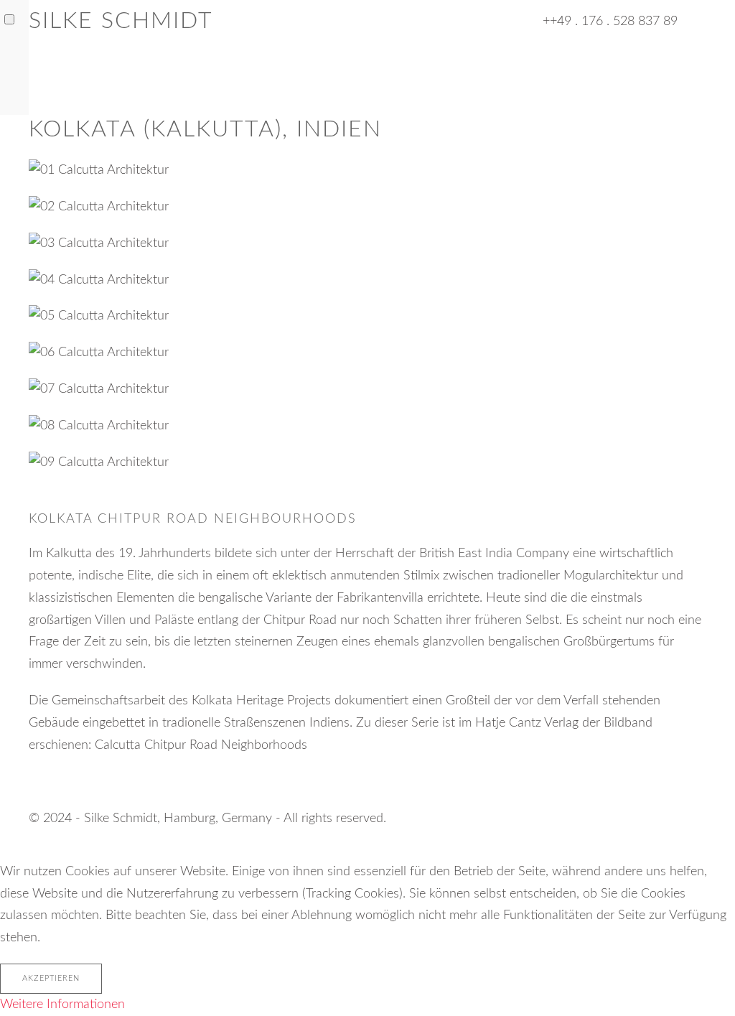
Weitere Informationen (62, 1004)
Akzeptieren (51, 978)
